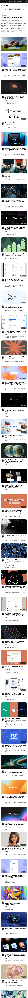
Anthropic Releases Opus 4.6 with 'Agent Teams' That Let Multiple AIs (14, 823)
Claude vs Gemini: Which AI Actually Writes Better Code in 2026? (14, 642)
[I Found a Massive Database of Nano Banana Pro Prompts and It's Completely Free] (14, 893)
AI (12, 75)
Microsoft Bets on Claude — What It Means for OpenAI (14, 357)
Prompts (14, 985)
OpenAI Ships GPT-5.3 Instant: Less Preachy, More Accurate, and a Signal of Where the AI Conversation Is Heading (15, 383)
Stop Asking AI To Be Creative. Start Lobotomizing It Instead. (14, 981)
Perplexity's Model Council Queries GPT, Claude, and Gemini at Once (14, 771)
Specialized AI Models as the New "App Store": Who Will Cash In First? (15, 254)
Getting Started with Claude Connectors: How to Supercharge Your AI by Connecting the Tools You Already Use (15, 615)
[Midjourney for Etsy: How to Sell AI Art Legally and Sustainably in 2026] (14, 297)
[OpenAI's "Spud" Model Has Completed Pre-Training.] (14, 113)
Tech (13, 491)
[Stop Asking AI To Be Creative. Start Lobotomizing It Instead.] (14, 971)
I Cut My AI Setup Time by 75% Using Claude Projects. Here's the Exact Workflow (14, 668)
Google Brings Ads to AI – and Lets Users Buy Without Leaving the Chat (14, 694)
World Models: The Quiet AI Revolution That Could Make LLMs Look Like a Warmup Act (15, 461)
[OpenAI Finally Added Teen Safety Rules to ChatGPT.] (14, 166)
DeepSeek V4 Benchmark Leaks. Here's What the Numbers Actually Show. (15, 746)
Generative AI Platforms (15, 9)
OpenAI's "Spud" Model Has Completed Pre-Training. (15, 123)
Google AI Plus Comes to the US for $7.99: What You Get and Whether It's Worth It (15, 955)
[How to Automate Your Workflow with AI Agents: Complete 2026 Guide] (14, 919)
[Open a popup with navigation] (2, 5)
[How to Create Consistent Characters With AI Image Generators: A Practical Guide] (14, 839)
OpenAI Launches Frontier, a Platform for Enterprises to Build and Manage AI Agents (15, 798)
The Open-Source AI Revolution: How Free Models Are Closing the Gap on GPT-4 (14, 561)
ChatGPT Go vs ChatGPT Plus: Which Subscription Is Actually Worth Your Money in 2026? (14, 877)
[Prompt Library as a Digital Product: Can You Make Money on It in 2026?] (14, 322)
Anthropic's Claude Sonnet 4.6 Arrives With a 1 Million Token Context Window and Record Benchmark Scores (15, 588)
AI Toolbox (16, 620)
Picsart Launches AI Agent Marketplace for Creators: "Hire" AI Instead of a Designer (15, 228)
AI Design (14, 233)
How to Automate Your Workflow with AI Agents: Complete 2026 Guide (15, 929)
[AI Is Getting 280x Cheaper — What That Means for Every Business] (14, 526)
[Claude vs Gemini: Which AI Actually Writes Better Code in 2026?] (14, 632)
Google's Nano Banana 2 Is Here (13, 435)
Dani (6, 73)
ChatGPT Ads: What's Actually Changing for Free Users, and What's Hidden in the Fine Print (15, 71)
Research (7, 416)
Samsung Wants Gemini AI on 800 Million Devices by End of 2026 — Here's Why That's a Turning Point (15, 486)
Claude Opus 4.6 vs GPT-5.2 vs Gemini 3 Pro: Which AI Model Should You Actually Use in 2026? (15, 720)
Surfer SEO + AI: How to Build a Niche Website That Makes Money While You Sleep (15, 280)
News (6, 76)
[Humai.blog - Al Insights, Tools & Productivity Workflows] (5, 5)
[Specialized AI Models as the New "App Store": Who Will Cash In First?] (14, 244)
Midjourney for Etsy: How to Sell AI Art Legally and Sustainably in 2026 (15, 306)
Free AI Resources (9, 909)
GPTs (6, 726)
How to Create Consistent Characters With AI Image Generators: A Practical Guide (15, 850)
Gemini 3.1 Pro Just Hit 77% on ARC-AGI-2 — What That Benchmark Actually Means (15, 410)
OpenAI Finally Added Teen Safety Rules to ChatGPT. (15, 175)
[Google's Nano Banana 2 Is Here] (14, 426)
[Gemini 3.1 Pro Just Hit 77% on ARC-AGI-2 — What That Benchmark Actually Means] (14, 400)
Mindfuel (22, 465)
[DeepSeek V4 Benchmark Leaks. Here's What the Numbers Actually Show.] (14, 736)
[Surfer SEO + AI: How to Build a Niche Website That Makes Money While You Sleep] (14, 270)
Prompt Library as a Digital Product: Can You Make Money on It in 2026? (15, 332)
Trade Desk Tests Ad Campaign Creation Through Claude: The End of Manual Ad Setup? (14, 202)
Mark (6, 931)
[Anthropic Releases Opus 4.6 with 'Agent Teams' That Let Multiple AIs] (14, 814)
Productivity (8, 207)
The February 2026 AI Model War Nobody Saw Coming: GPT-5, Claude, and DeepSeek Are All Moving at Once (15, 512)
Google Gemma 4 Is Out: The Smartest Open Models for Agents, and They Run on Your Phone (15, 149)
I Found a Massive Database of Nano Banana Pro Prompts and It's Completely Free (14, 903)
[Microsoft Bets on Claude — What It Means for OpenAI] (14, 347)
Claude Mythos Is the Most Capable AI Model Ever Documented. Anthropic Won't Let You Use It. (15, 97)
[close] (26, 2)
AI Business (15, 258)
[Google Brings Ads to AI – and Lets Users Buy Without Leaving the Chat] (14, 684)
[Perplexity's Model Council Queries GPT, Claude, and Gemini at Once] (14, 762)
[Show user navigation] (25, 5)
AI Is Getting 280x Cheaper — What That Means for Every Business (15, 536)
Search (23, 5)
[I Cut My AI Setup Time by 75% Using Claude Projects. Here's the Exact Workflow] (14, 657)
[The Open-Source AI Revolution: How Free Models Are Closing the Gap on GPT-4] (14, 550)
